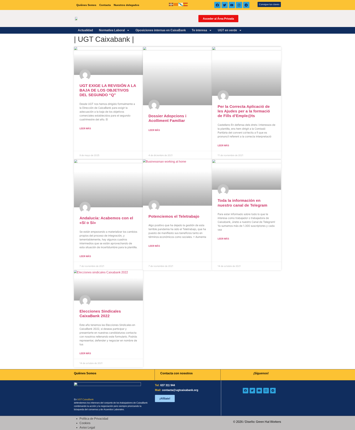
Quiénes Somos (86, 5)
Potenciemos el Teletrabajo (173, 216)
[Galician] (180, 4)
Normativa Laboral (112, 30)
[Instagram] (239, 5)
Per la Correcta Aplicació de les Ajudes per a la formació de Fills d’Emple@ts (244, 111)
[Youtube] (232, 5)
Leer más (85, 128)
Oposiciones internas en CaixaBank (161, 30)
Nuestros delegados (126, 5)
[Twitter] (225, 5)
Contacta (105, 5)
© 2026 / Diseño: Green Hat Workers (257, 421)
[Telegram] (246, 5)
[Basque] (171, 4)
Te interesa (199, 30)
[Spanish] (185, 4)
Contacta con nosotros (176, 373)
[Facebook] (217, 5)
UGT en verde (227, 30)
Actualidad (85, 30)
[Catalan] (176, 4)
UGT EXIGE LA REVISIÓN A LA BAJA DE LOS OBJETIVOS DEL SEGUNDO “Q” (108, 90)
